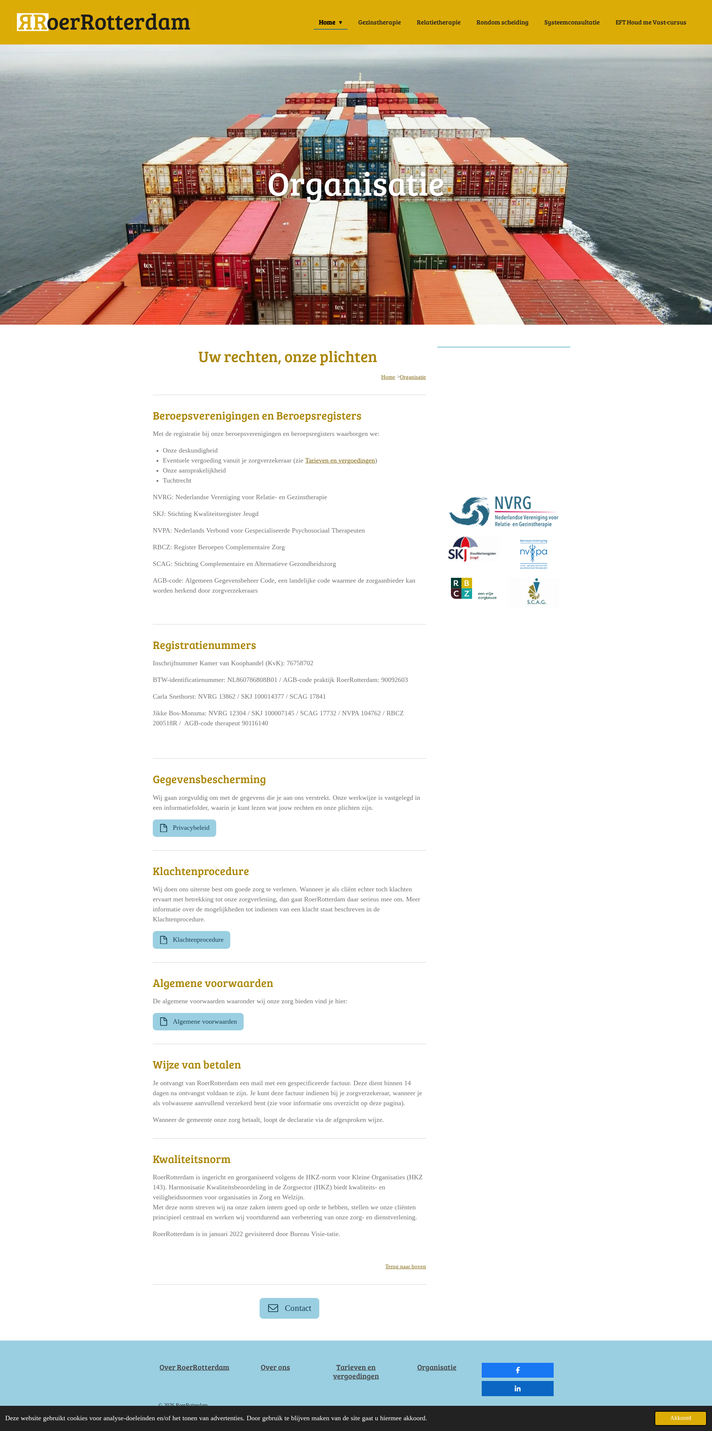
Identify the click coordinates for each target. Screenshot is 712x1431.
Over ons (275, 1367)
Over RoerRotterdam (194, 1367)
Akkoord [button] (680, 1418)
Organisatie (413, 377)
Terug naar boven (405, 1266)
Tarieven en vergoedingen (340, 460)
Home (388, 377)
